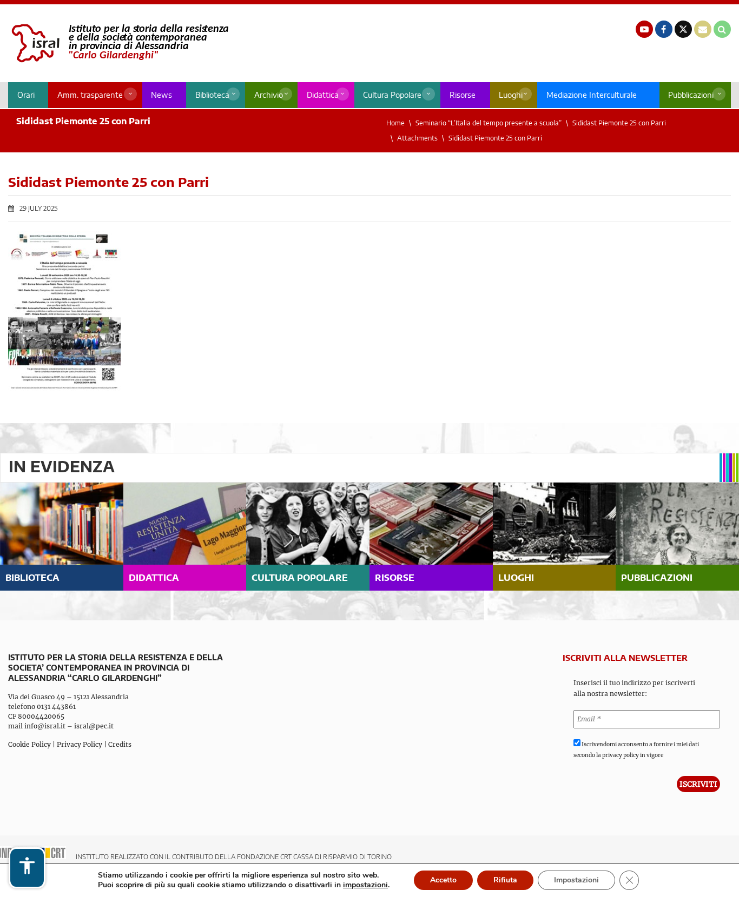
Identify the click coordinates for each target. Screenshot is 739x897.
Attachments (417, 138)
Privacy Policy (79, 744)
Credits (119, 744)
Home (395, 123)
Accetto (443, 880)
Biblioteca (212, 94)
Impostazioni (576, 880)
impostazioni (365, 885)
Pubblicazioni (691, 94)
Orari (26, 94)
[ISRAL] (118, 43)
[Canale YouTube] (644, 29)
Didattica (323, 94)
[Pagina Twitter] (683, 29)
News (161, 94)
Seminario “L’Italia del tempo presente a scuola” (488, 123)
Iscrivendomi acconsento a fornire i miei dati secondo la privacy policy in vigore (636, 750)
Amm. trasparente (90, 94)
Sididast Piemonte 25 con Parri (619, 123)
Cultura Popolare (392, 94)
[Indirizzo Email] (702, 29)
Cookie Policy (29, 744)
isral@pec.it (94, 726)
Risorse (463, 94)
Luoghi (511, 94)
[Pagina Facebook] (663, 29)
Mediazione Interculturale (591, 94)
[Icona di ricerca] (722, 29)
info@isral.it (44, 726)
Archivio (268, 94)
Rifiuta (505, 880)
